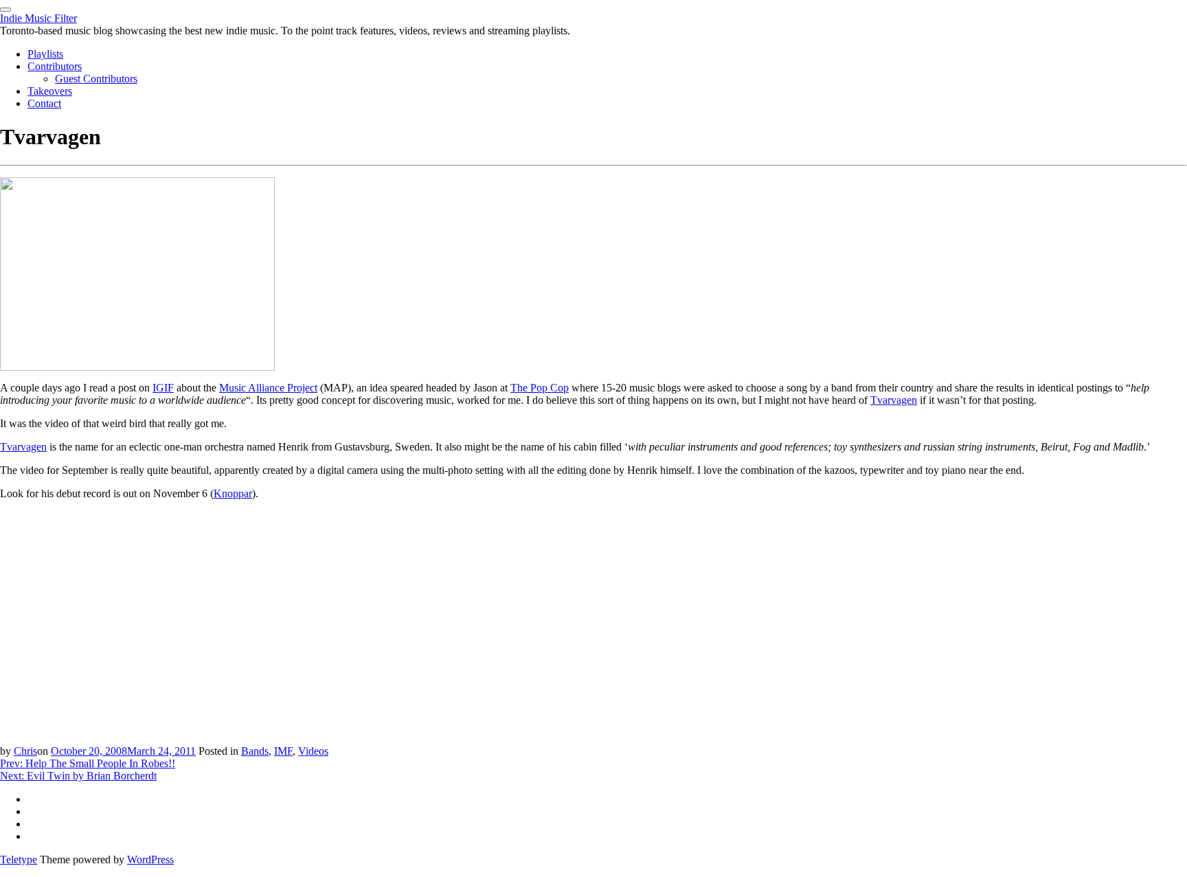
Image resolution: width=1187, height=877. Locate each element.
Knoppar (233, 493)
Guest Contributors (96, 78)
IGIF (163, 388)
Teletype (18, 859)
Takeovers (49, 91)
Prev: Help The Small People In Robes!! (87, 763)
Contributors (54, 66)
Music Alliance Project (268, 388)
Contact (44, 103)
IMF (283, 751)
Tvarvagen (893, 400)
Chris (25, 751)
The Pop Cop (539, 388)
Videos (313, 751)
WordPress (150, 859)
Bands (255, 751)
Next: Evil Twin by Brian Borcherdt (78, 776)
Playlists (45, 54)
